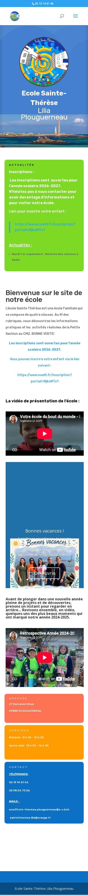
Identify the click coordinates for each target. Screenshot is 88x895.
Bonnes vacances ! (44, 531)
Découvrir (44, 573)
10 (62, 579)
